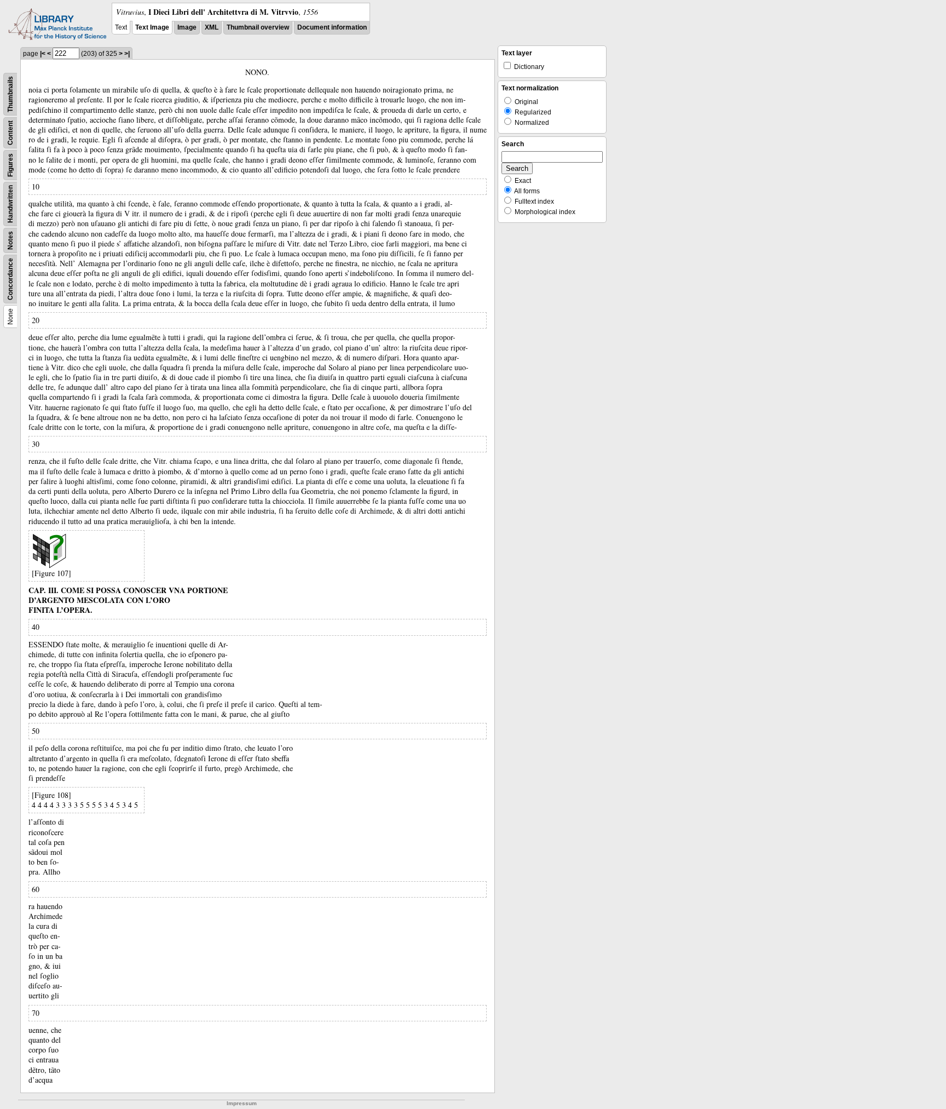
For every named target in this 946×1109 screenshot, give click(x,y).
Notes (10, 240)
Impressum (242, 1103)
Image (187, 27)
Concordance (10, 279)
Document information (332, 27)
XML (211, 27)
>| (127, 54)
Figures (10, 165)
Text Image (152, 27)
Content (10, 132)
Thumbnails (10, 94)
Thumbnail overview (258, 27)
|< (42, 54)
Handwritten (10, 204)
